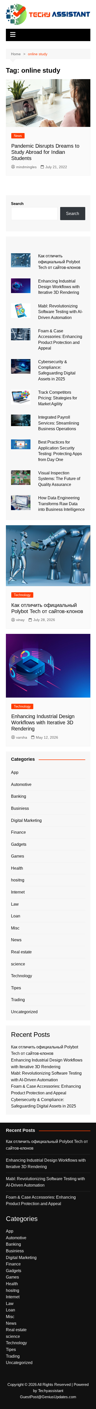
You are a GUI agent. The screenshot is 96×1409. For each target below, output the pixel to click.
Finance (18, 832)
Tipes (16, 988)
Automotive (21, 784)
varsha (21, 737)
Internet (18, 892)
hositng (17, 880)
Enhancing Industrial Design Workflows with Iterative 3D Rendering (59, 287)
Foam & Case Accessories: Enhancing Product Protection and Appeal (41, 1200)
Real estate (21, 952)
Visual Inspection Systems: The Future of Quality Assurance (59, 479)
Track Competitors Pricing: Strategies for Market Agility (57, 398)
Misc (15, 928)
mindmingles (26, 167)
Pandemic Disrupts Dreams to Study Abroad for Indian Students (45, 152)
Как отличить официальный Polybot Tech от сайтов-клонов (59, 262)
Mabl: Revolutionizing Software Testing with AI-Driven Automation (60, 312)
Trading (18, 1000)
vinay (20, 620)
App (14, 772)
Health (17, 868)
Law (15, 904)
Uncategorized (24, 1012)
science (18, 964)
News (18, 136)
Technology (22, 595)
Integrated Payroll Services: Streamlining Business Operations (58, 423)
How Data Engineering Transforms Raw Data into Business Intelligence (61, 504)
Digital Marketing (26, 820)
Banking (18, 796)
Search (17, 203)
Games (17, 856)
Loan (15, 916)
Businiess (20, 808)
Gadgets (18, 844)
